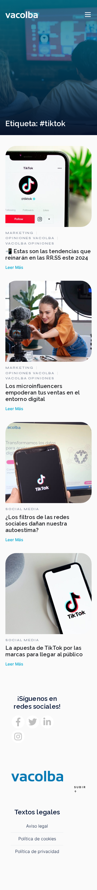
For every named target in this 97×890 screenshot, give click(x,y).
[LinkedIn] (47, 721)
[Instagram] (18, 736)
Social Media (22, 509)
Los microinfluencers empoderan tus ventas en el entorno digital (42, 392)
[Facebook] (18, 721)
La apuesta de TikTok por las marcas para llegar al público (44, 651)
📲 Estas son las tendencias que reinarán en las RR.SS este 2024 (48, 254)
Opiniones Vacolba (29, 238)
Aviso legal (37, 826)
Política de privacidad (37, 851)
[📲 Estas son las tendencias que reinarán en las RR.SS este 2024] (48, 186)
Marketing (19, 233)
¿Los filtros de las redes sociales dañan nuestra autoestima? (37, 523)
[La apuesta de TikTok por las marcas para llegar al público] (48, 593)
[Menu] (88, 15)
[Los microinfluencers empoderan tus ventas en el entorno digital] (48, 321)
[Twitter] (32, 721)
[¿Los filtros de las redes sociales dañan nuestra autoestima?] (48, 462)
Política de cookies (37, 838)
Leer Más (14, 267)
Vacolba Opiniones (29, 243)
